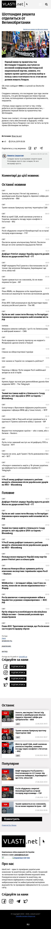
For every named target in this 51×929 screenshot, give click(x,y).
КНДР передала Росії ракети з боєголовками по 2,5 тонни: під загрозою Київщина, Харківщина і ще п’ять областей (25, 268)
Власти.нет (17, 136)
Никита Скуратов (15, 155)
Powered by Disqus (9, 825)
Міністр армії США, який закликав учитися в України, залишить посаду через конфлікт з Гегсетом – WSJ (22, 219)
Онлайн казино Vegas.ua (25, 916)
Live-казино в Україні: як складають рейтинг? (23, 361)
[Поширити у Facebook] (30, 148)
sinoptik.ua (23, 657)
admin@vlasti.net (21, 855)
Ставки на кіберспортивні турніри (17, 352)
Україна (5, 326)
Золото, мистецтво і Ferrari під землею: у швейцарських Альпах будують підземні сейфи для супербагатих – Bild (25, 196)
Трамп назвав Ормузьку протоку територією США (24, 207)
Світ (3, 191)
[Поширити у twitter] (35, 148)
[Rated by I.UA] (7, 858)
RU (28, 924)
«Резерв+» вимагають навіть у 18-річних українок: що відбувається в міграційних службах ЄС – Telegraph (25, 468)
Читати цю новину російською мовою (35, 29)
